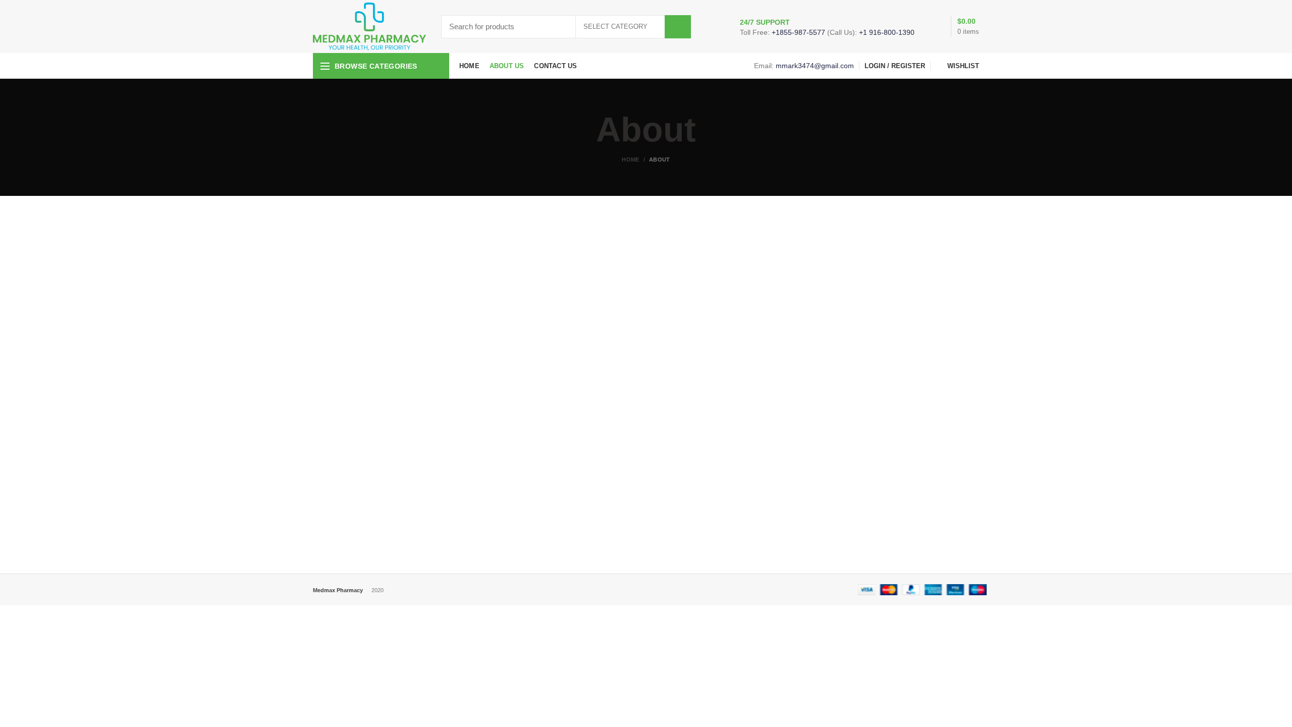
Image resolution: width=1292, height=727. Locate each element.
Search (678, 26)
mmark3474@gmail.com (815, 66)
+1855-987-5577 (798, 32)
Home (630, 160)
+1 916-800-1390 (886, 32)
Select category (615, 26)
